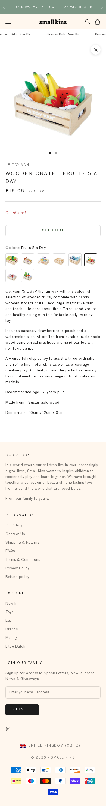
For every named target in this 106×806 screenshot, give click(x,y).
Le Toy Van (17, 165)
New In (11, 604)
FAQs (10, 551)
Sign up (22, 709)
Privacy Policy (17, 568)
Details (85, 7)
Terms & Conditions (22, 560)
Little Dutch (15, 646)
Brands (11, 629)
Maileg (11, 638)
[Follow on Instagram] (8, 729)
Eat (8, 620)
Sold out (53, 230)
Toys (9, 612)
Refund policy (17, 577)
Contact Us (15, 534)
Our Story (14, 525)
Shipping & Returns (22, 542)
